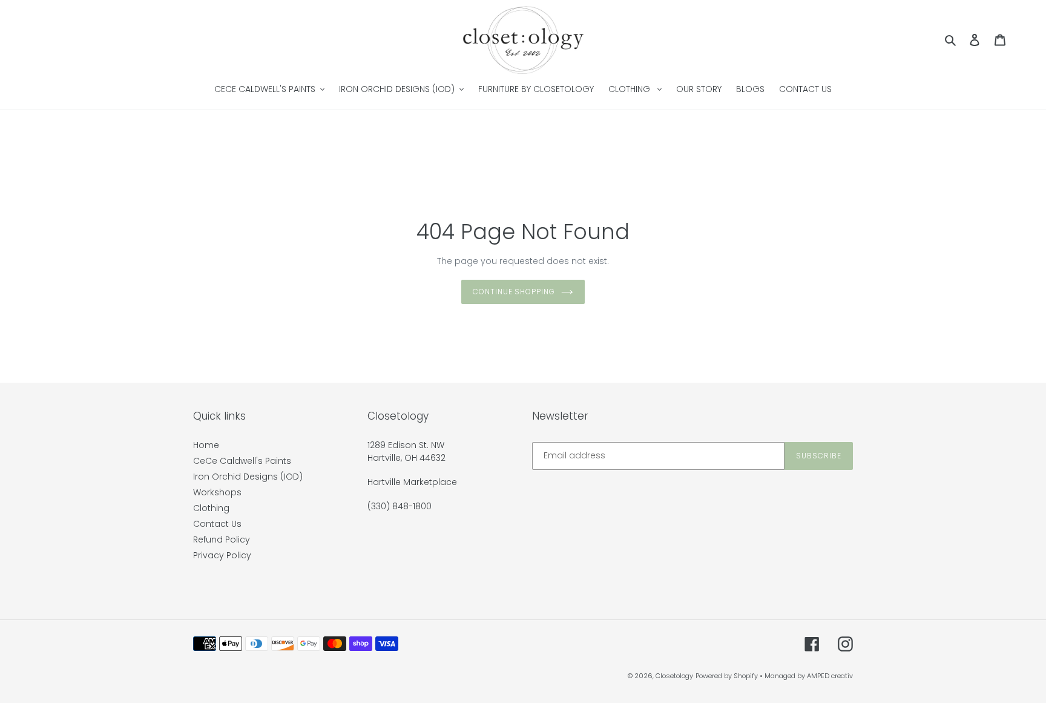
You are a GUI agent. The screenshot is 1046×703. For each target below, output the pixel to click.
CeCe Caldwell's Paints (242, 461)
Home (206, 445)
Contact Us (217, 524)
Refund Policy (221, 539)
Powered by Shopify (727, 676)
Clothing (211, 508)
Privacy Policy (222, 555)
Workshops (217, 492)
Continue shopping (514, 291)
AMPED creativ (830, 676)
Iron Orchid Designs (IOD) (248, 476)
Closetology (674, 676)
